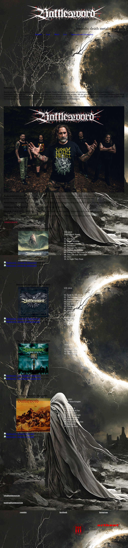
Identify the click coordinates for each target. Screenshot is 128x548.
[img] (64, 13)
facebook (63, 512)
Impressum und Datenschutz (82, 34)
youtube (23, 512)
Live (65, 34)
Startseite (38, 34)
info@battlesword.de (12, 496)
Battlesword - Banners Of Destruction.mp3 (23, 319)
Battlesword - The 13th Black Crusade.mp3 (23, 376)
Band (48, 34)
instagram (103, 512)
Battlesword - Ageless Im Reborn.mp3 (21, 263)
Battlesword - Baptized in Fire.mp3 (20, 434)
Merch (56, 34)
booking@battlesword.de (13, 503)
